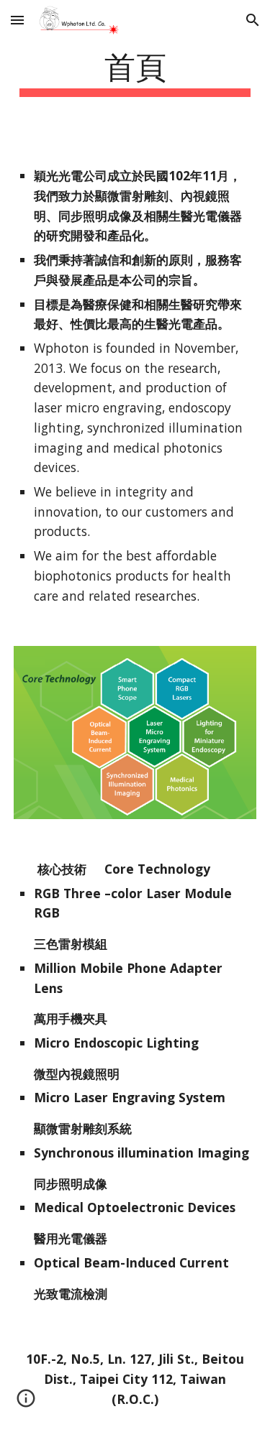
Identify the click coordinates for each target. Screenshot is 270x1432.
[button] (17, 20)
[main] (135, 71)
